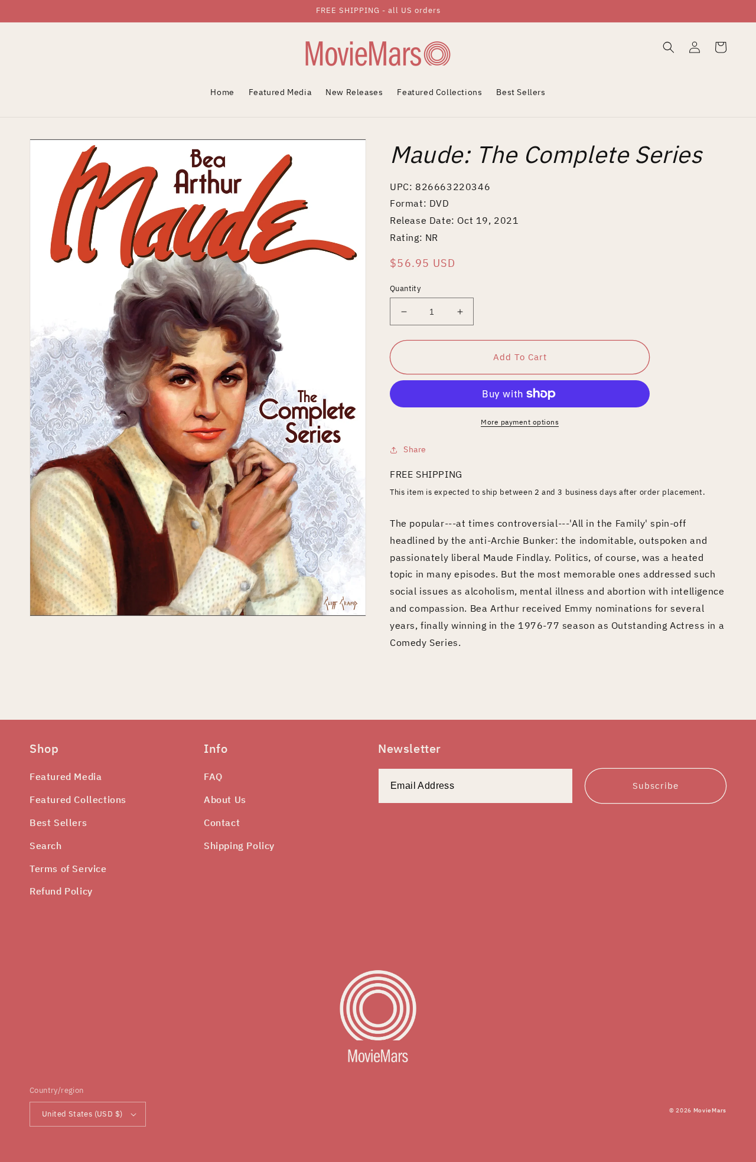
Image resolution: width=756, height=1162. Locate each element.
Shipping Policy (239, 845)
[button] (669, 47)
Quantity (405, 288)
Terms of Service (68, 868)
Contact (222, 822)
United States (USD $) (82, 1114)
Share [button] (414, 449)
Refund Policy (61, 891)
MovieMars (709, 1110)
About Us (225, 799)
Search (46, 845)
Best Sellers (58, 822)
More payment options (520, 421)
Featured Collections (78, 799)
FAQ (213, 776)
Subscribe (656, 785)
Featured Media (66, 776)
